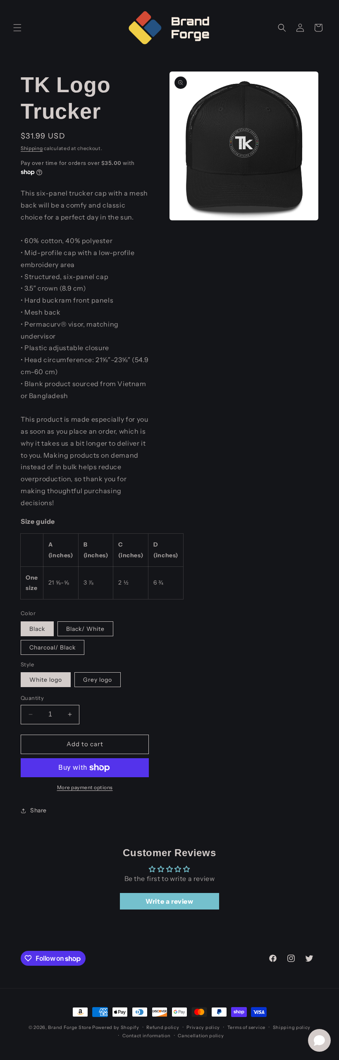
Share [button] (38, 810)
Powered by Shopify (115, 1027)
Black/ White (85, 629)
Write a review (169, 901)
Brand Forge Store (69, 1027)
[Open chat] (319, 1040)
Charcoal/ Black (52, 647)
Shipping (32, 148)
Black (37, 629)
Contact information (146, 1036)
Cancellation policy (201, 1036)
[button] (17, 28)
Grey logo (97, 679)
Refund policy (162, 1027)
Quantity (32, 698)
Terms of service (246, 1027)
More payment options (85, 787)
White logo (45, 679)
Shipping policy (292, 1027)
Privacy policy (203, 1027)
